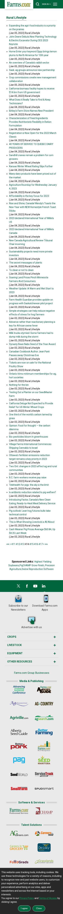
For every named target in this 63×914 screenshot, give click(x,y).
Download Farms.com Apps (44, 607)
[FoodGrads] (19, 862)
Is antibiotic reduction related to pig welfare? (32, 492)
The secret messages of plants (25, 262)
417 (41, 544)
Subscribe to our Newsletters (18, 607)
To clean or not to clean (21, 270)
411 (13, 544)
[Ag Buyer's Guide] (44, 690)
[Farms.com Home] (19, 4)
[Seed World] (19, 775)
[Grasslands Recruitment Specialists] (44, 862)
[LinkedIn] (43, 587)
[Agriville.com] (19, 718)
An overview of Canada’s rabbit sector (29, 62)
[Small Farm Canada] (19, 789)
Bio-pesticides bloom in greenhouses (28, 436)
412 (18, 544)
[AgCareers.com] (19, 834)
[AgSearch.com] (44, 718)
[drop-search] (37, 4)
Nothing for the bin (19, 385)
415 (32, 544)
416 (36, 544)
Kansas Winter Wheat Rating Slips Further (31, 166)
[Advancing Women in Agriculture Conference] (19, 690)
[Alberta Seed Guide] (19, 732)
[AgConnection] (19, 704)
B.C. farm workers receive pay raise (27, 477)
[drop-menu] (55, 4)
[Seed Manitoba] (44, 761)
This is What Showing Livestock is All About (31, 522)
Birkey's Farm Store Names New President (31, 110)
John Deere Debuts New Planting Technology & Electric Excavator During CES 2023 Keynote (33, 40)
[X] (18, 587)
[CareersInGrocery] (19, 848)
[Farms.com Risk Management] (44, 747)
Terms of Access (48, 898)
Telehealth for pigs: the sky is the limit (29, 485)
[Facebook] (27, 587)
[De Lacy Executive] (44, 848)
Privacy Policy (26, 898)
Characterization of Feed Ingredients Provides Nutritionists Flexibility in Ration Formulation (30, 122)
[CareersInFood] (44, 834)
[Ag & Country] (44, 704)
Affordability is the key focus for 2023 (29, 196)
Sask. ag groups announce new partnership (32, 70)
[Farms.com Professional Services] (19, 811)
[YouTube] (35, 587)
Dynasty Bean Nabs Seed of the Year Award (32, 344)
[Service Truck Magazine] (44, 775)
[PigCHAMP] (44, 811)
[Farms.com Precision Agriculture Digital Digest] (19, 761)
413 (22, 544)
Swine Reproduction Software (38, 569)
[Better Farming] (44, 732)
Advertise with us (31, 627)
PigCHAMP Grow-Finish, (32, 565)
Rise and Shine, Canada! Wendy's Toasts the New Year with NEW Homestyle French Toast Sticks (32, 207)
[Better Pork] (19, 747)
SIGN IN (45, 4)
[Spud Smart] (44, 789)
